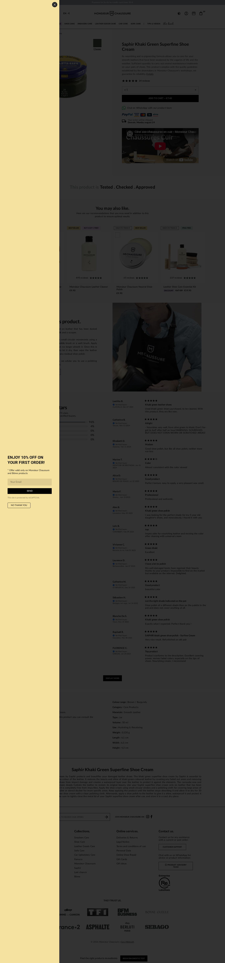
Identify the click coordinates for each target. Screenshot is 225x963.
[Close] (54, 4)
